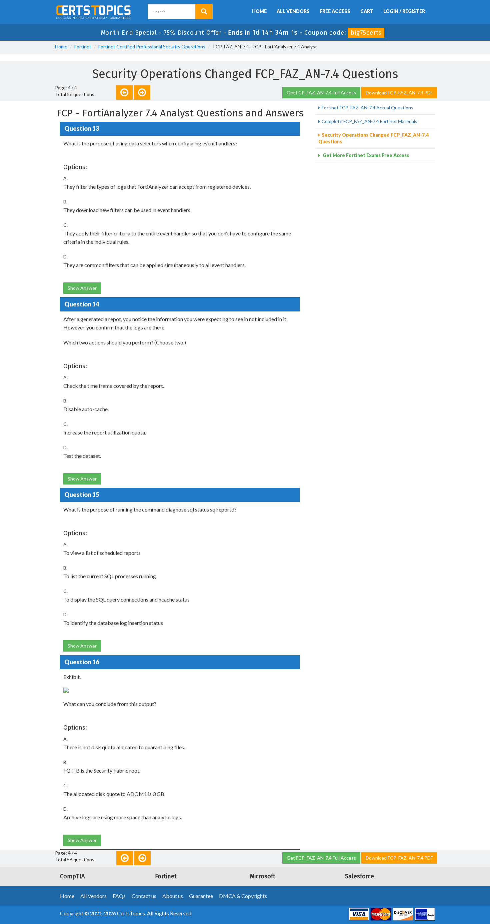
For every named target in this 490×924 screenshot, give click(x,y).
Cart (366, 11)
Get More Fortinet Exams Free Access (365, 155)
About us (172, 896)
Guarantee (201, 896)
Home (259, 11)
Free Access (335, 11)
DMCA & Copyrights (243, 896)
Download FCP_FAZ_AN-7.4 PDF (399, 92)
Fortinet (82, 46)
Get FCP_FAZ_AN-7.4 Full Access (321, 92)
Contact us (144, 896)
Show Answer (82, 288)
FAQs (119, 896)
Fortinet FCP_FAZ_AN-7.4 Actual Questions (367, 107)
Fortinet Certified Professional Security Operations (151, 46)
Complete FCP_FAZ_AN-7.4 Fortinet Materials (369, 121)
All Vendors (293, 11)
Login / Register (404, 11)
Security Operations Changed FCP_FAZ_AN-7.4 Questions (373, 138)
